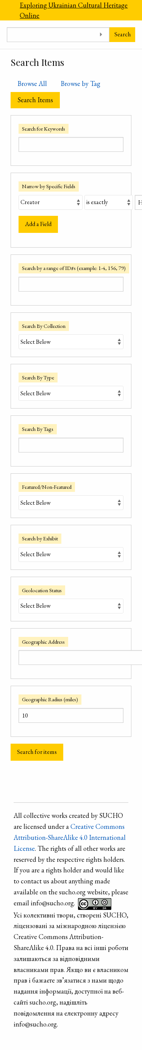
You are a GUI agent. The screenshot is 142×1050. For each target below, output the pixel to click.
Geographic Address (43, 641)
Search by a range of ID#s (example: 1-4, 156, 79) (74, 267)
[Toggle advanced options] (100, 34)
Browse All (32, 83)
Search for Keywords (43, 128)
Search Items (35, 99)
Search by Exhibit (40, 538)
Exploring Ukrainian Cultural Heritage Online (74, 10)
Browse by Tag (80, 83)
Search (122, 34)
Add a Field (38, 224)
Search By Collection (44, 325)
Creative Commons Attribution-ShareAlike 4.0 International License (70, 837)
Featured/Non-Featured (47, 486)
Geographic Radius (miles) (50, 699)
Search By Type (38, 377)
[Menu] (6, 10)
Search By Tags (37, 428)
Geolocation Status (42, 590)
